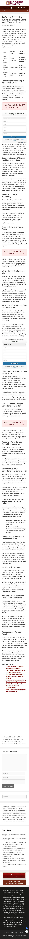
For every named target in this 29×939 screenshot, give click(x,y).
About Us (7, 932)
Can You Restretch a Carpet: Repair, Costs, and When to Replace (15, 676)
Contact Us (21, 932)
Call (15, 882)
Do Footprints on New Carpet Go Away (13, 858)
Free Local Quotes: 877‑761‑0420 (14, 8)
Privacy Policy (14, 932)
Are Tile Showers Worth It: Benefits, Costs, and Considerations (14, 686)
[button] (1, 11)
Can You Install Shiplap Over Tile (11, 852)
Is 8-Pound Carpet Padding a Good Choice (14, 842)
